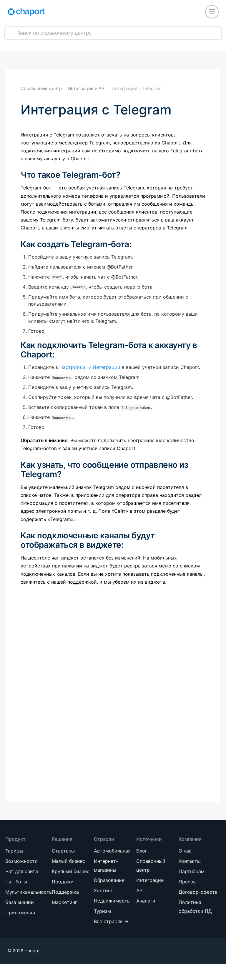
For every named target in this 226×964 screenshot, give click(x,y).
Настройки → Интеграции (89, 367)
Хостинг (103, 890)
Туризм (102, 911)
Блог (141, 851)
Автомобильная (112, 851)
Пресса (187, 882)
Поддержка (65, 892)
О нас (185, 851)
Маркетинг (64, 902)
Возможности (21, 861)
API (140, 890)
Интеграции (150, 880)
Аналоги (145, 901)
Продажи (63, 882)
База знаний (19, 902)
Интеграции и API (87, 88)
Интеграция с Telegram (137, 88)
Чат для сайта (21, 871)
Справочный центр (41, 88)
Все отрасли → (111, 921)
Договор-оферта (198, 892)
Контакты (190, 861)
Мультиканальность (28, 892)
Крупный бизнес (70, 871)
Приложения (20, 912)
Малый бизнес (68, 861)
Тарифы (14, 851)
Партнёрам (192, 871)
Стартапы (63, 851)
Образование (109, 880)
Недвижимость (112, 901)
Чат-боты (16, 882)
